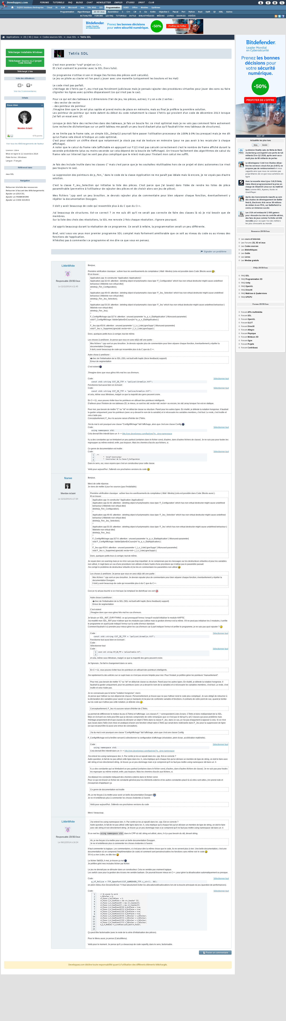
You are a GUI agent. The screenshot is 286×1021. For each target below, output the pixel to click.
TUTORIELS (121, 16)
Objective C (164, 12)
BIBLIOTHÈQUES (146, 16)
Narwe (68, 478)
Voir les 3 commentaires (25, 91)
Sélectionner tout (221, 378)
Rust (200, 12)
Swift (208, 12)
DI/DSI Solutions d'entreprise (30, 7)
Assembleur (113, 12)
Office (135, 7)
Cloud (49, 7)
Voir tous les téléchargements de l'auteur (25, 144)
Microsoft (72, 7)
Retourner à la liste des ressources (22, 187)
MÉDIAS (161, 16)
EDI (101, 7)
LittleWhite (68, 265)
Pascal (175, 12)
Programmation (113, 7)
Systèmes (155, 7)
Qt (214, 12)
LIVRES (170, 16)
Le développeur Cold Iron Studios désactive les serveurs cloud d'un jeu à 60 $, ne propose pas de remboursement (264, 170)
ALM (63, 7)
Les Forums (253, 243)
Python (192, 12)
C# (135, 12)
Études (130, 2)
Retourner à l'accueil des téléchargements (25, 191)
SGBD (126, 7)
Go (145, 12)
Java (82, 7)
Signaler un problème (214, 251)
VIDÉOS (191, 16)
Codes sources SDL (52, 37)
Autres (229, 12)
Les (250, 239)
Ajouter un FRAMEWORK (17, 197)
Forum (251, 312)
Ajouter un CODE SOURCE (18, 200)
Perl (183, 12)
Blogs (79, 2)
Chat (89, 2)
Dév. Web (91, 7)
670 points (37, 136)
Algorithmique (83, 12)
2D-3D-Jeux (99, 12)
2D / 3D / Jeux (30, 37)
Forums (44, 2)
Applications (12, 37)
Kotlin (153, 12)
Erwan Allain (12, 105)
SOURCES (181, 16)
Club (151, 2)
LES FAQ (109, 16)
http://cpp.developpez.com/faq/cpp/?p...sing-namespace (147, 434)
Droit (141, 2)
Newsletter (103, 2)
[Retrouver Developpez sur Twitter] (279, 16)
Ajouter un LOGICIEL (15, 194)
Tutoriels (58, 2)
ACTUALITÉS (86, 16)
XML (221, 12)
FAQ (70, 2)
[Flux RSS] (276, 16)
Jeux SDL (71, 37)
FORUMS (99, 16)
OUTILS (132, 16)
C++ (128, 12)
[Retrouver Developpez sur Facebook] (283, 16)
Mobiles (144, 7)
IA (56, 7)
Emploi (118, 2)
